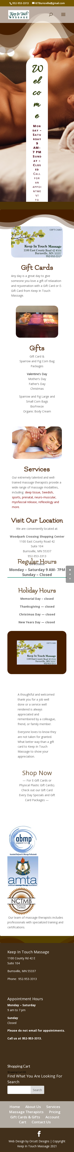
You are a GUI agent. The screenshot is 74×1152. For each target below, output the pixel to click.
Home (14, 1106)
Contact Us (41, 1122)
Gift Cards (37, 268)
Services (37, 469)
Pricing (54, 1111)
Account (52, 1117)
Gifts (37, 348)
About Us (33, 1106)
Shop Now (37, 772)
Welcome (38, 92)
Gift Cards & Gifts (25, 1117)
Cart (22, 1122)
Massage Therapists (26, 1111)
